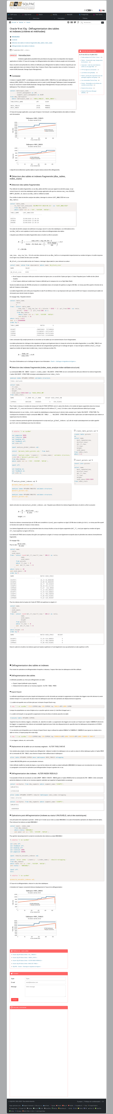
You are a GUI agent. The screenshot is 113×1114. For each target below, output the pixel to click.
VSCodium (19, 1111)
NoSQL (10, 18)
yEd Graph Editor (41, 1111)
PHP (86, 1108)
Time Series (98, 14)
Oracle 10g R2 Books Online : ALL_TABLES (24, 954)
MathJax (55, 1108)
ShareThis (98, 1108)
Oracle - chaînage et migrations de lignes (63, 361)
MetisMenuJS (63, 1108)
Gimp (86, 1105)
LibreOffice (48, 1108)
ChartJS (59, 1105)
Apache (53, 1105)
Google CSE (23, 1108)
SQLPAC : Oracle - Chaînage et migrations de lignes (26, 966)
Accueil (14, 22)
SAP (13, 14)
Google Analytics (94, 1105)
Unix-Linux (36, 18)
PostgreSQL (84, 14)
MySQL (55, 14)
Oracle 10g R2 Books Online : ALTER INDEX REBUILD (27, 960)
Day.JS (65, 1105)
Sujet (12, 978)
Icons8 (36, 1108)
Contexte (14, 40)
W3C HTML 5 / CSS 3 (29, 1111)
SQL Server (27, 14)
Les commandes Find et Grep (89, 80)
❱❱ (102, 22)
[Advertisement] (75, 5)
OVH (76, 1108)
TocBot (12, 1111)
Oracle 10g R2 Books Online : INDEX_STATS (24, 957)
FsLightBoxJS (79, 1105)
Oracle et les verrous (86, 88)
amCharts (47, 1105)
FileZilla (71, 1105)
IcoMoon (30, 1108)
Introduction (16, 36)
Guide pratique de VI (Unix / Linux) (90, 57)
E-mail (13, 982)
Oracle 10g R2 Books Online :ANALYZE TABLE (25, 963)
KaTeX (41, 1108)
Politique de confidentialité (92, 1101)
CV (103, 1101)
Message (13, 986)
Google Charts (14, 1108)
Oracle (41, 14)
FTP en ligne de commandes (88, 69)
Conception (61, 18)
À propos (79, 1101)
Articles (21, 22)
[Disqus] (39, 1031)
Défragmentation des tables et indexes (23, 46)
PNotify (81, 1108)
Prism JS (92, 1108)
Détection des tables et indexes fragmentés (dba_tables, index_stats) (32, 43)
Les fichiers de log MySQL (88, 72)
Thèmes (85, 18)
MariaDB (69, 14)
